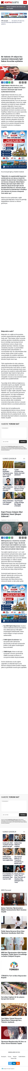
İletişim (15, 1056)
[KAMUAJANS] (10, 2)
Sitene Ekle (13, 1058)
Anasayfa (5, 20)
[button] (20, 82)
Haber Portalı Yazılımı (9, 1068)
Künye (9, 1056)
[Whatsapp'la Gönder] (9, 82)
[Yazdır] (12, 82)
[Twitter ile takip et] (10, 1063)
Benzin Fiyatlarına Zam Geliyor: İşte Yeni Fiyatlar (15, 7)
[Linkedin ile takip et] (14, 1063)
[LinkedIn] (7, 82)
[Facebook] (2, 82)
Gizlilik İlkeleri (22, 1056)
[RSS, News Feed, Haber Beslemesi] (18, 1063)
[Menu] (25, 2)
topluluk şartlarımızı (13, 446)
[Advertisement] (14, 41)
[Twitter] (5, 82)
